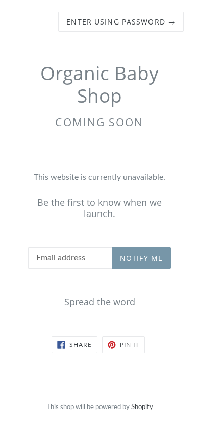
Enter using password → (121, 22)
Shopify (142, 407)
